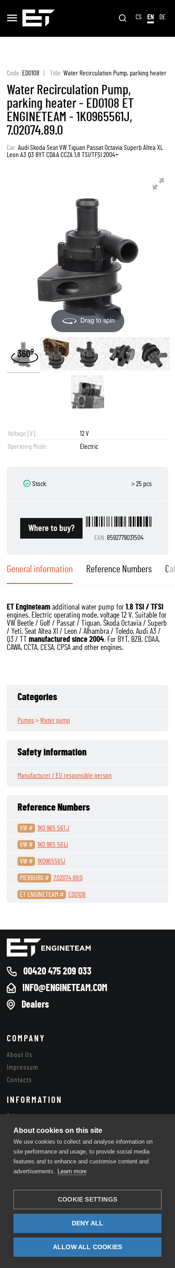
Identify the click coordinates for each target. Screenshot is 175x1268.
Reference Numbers (119, 569)
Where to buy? (51, 528)
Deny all (88, 1223)
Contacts (19, 1080)
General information (40, 569)
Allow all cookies (87, 1247)
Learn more (72, 1171)
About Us (19, 1054)
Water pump (55, 720)
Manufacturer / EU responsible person (65, 775)
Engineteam (38, 18)
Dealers (35, 1004)
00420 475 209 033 (57, 971)
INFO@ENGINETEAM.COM (64, 988)
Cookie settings (87, 1199)
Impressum (22, 1067)
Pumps (26, 720)
